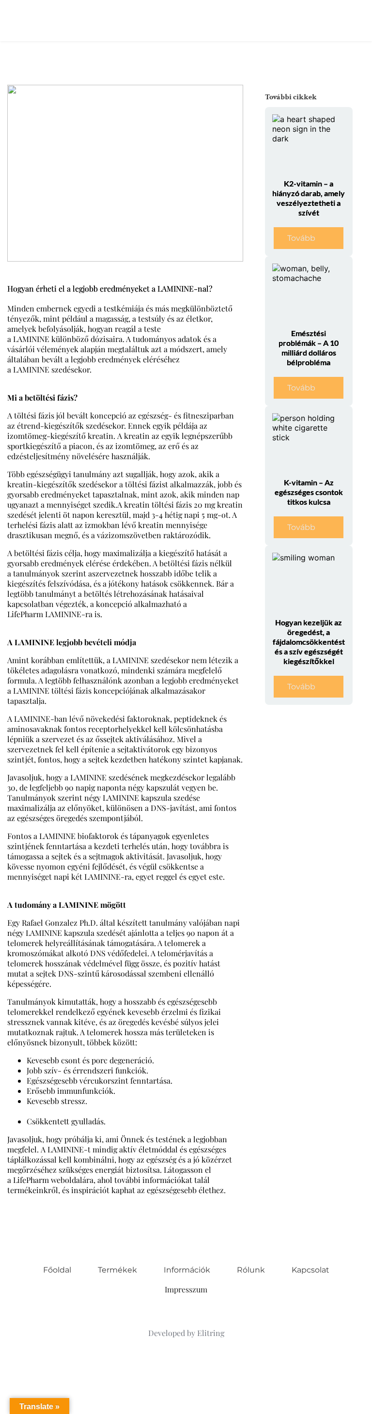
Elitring (210, 1333)
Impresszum (186, 1289)
